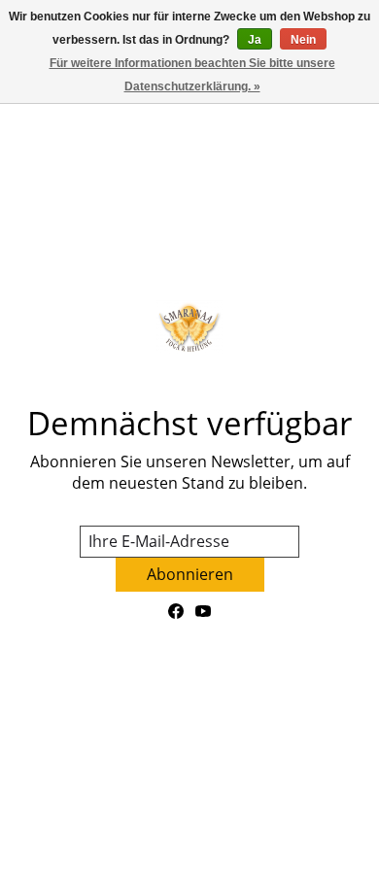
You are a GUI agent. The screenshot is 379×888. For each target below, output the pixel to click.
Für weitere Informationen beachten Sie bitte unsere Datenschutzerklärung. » (192, 74)
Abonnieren (190, 574)
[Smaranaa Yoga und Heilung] (189, 327)
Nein (303, 40)
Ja (254, 40)
